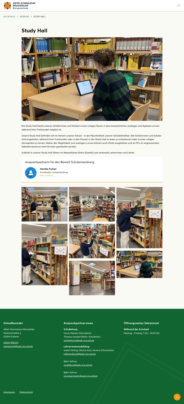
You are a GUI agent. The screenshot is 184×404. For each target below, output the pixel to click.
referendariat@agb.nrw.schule (80, 353)
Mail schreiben (46, 175)
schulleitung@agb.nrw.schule (79, 340)
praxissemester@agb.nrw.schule (81, 375)
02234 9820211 (10, 342)
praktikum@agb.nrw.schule (78, 364)
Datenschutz (26, 392)
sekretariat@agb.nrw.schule (18, 346)
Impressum (9, 392)
